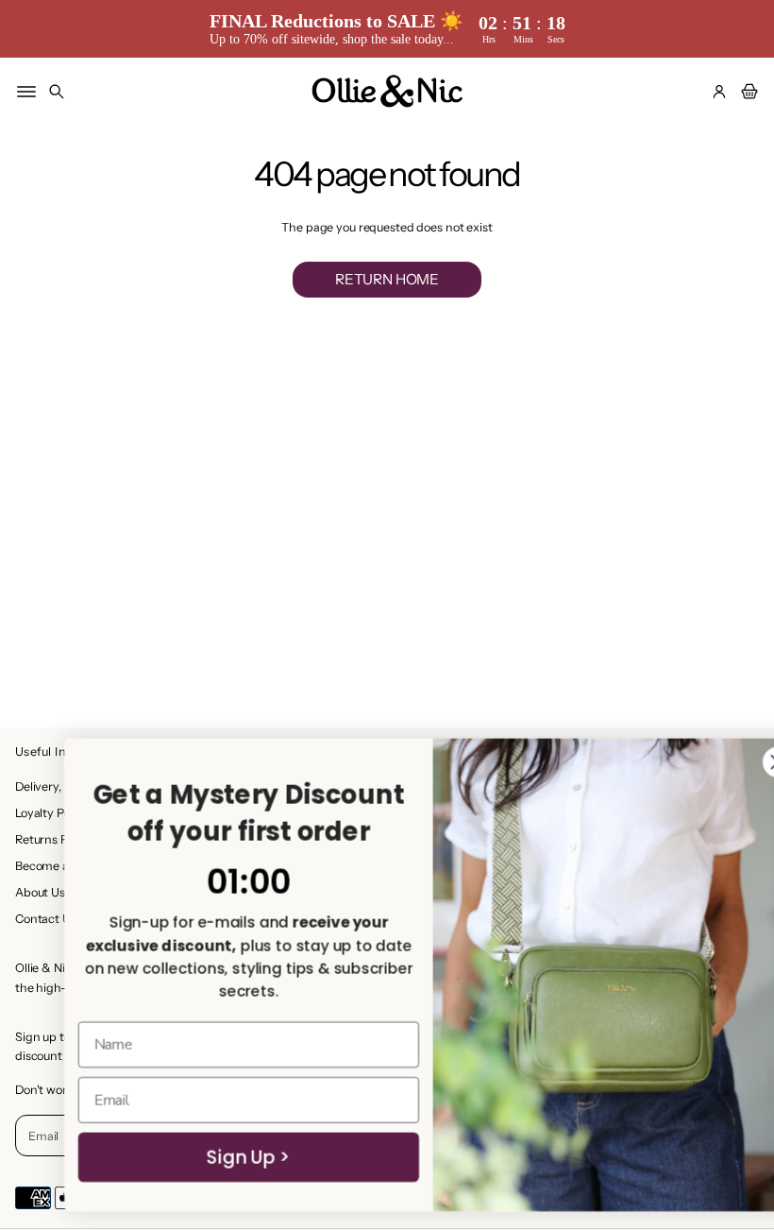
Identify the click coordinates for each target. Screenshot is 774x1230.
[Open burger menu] (26, 91)
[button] (57, 92)
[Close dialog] (732, 762)
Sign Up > (202, 1157)
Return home (387, 279)
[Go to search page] (57, 92)
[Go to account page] (719, 92)
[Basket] (746, 92)
